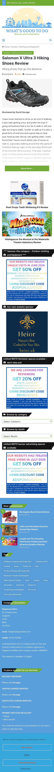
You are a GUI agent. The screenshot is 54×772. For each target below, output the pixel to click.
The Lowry (32, 590)
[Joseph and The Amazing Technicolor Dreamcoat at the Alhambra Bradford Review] (9, 541)
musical (36, 580)
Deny (27, 755)
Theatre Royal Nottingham (14, 590)
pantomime (8, 585)
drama (16, 566)
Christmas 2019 (41, 561)
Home (6, 47)
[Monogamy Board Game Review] (9, 517)
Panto (45, 580)
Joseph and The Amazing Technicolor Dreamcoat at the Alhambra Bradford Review (33, 541)
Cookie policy (25, 768)
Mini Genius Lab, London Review (21, 3)
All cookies (27, 747)
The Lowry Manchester (13, 594)
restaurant (20, 585)
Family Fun (27, 566)
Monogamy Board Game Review (34, 512)
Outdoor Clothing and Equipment (25, 47)
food (36, 566)
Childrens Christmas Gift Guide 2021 (18, 561)
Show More (26, 168)
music (27, 580)
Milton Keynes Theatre (12, 580)
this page (16, 682)
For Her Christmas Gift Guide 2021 (17, 571)
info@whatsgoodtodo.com (19, 632)
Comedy (7, 566)
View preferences (27, 762)
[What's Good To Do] (27, 21)
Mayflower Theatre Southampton (16, 576)
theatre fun (32, 585)
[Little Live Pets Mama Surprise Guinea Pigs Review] (9, 530)
